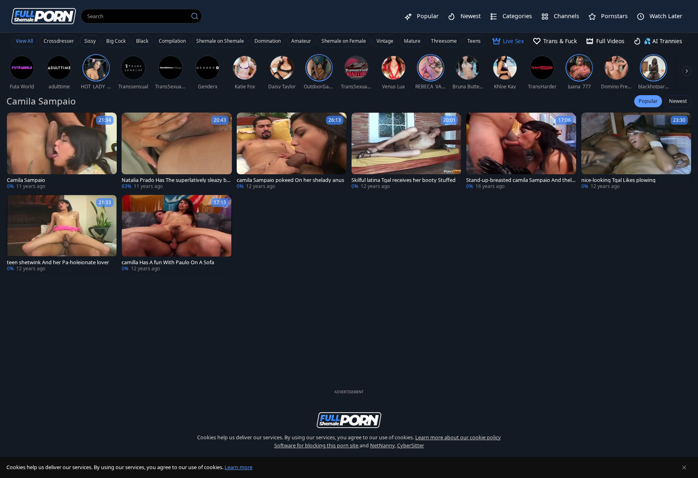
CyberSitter (410, 445)
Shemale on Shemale (220, 41)
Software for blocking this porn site (317, 445)
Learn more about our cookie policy (458, 437)
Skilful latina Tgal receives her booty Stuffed (403, 180)
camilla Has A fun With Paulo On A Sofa (168, 262)
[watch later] (16, 122)
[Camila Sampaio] (62, 151)
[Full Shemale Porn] (43, 16)
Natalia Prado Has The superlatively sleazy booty (176, 180)
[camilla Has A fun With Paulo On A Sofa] (176, 233)
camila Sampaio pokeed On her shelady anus (290, 180)
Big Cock (116, 41)
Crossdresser (59, 41)
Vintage (384, 41)
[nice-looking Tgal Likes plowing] (636, 151)
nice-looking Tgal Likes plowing (618, 180)
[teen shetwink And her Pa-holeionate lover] (62, 233)
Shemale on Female (344, 41)
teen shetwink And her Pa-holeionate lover (58, 262)
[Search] (195, 16)
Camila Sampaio (26, 180)
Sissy (90, 41)
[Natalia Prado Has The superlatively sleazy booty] (176, 151)
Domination (267, 41)
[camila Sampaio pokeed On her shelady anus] (292, 151)
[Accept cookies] (684, 467)
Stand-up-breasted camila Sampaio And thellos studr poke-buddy (521, 180)
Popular (648, 100)
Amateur (301, 41)
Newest (678, 100)
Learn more (238, 467)
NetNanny (382, 445)
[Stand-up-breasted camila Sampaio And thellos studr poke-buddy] (521, 151)
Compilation (172, 41)
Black (142, 41)
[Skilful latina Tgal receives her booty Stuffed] (406, 151)
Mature (412, 41)
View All (24, 41)
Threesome (444, 41)
